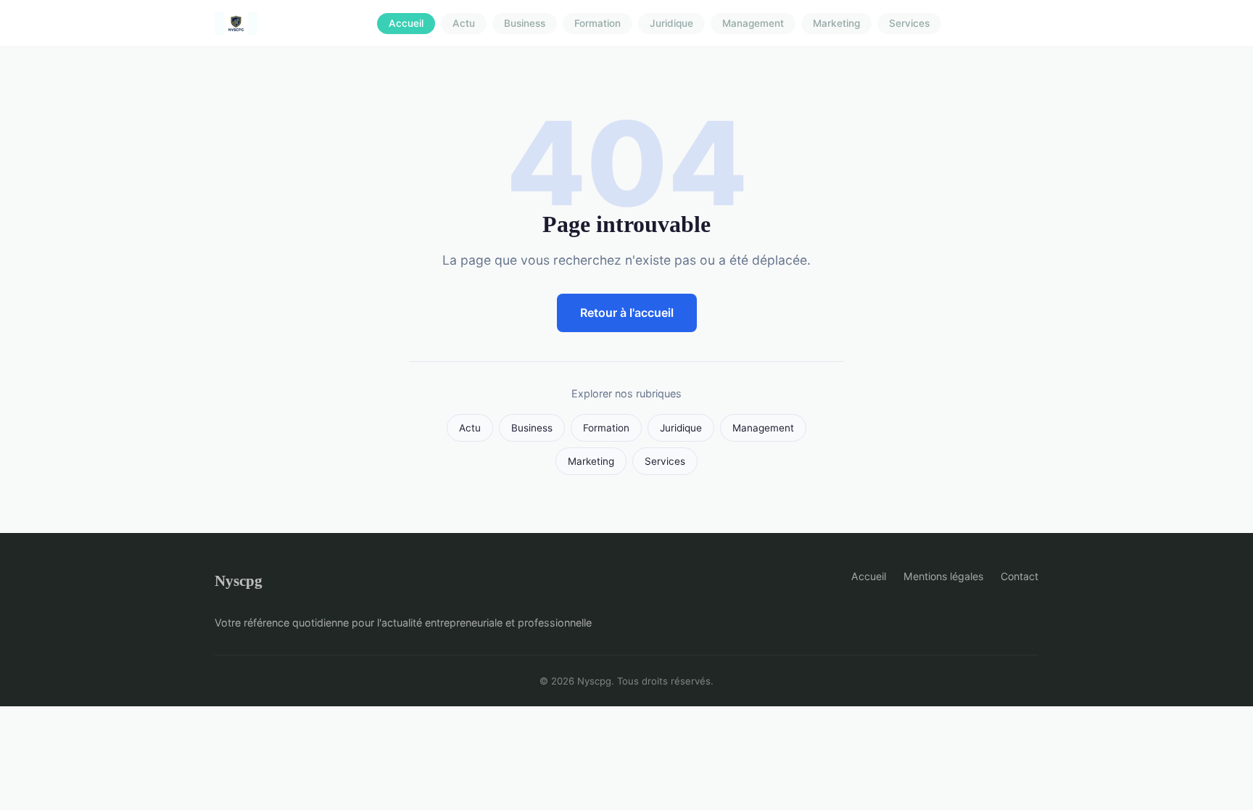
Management (753, 23)
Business (524, 23)
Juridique (671, 23)
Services (909, 23)
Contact (1019, 576)
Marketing (836, 23)
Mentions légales (943, 576)
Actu (463, 23)
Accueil (406, 23)
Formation (597, 23)
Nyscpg (238, 580)
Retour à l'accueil (627, 312)
